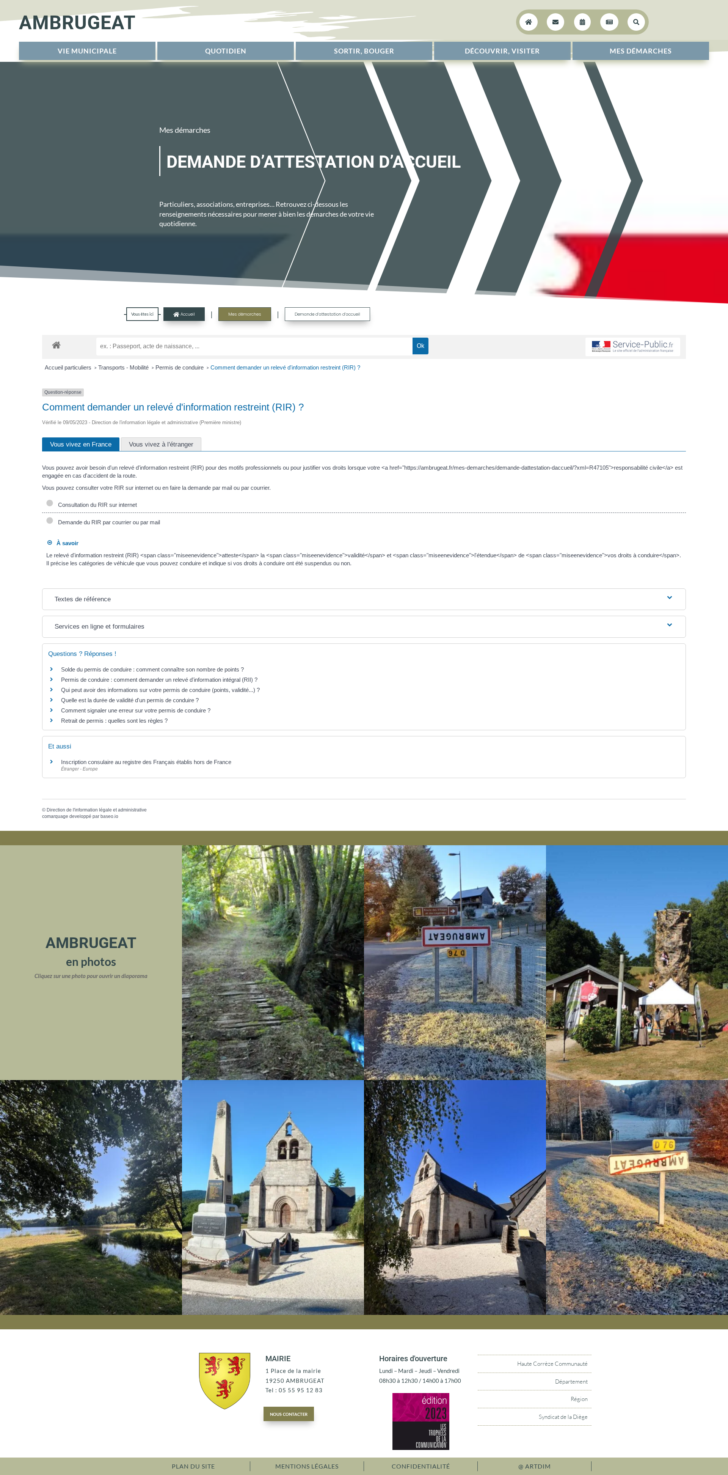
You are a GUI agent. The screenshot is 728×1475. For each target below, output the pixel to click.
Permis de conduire (180, 367)
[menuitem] (87, 51)
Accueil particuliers (69, 367)
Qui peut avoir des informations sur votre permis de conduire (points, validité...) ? (160, 690)
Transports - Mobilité (124, 367)
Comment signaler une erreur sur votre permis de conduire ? (135, 710)
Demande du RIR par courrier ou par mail (107, 522)
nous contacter (289, 1413)
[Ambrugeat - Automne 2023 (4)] (455, 1077)
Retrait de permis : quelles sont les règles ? (114, 720)
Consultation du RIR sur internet (96, 505)
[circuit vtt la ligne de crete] (273, 1077)
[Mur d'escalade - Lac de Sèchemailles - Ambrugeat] (637, 1077)
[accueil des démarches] (56, 345)
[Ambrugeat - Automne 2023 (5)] (637, 1312)
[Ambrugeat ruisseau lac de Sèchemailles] (91, 1312)
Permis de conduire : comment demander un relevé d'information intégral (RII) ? (159, 679)
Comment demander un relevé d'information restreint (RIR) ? (285, 367)
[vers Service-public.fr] (632, 347)
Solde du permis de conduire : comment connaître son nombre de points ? (152, 669)
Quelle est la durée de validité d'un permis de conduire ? (130, 700)
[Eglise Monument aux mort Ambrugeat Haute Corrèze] (273, 1312)
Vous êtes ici (142, 313)
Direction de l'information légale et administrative (97, 810)
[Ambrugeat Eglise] (455, 1312)
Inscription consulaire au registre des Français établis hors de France (146, 762)
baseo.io (109, 816)
